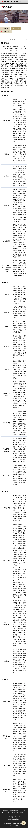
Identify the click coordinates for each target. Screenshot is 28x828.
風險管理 (16, 28)
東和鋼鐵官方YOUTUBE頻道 (14, 819)
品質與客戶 (5, 31)
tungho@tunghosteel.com (19, 818)
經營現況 (5, 28)
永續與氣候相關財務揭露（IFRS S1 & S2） (19, 717)
